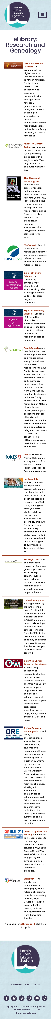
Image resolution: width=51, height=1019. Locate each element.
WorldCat (29, 878)
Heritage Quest (32, 559)
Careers (16, 984)
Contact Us (32, 984)
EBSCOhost (30, 245)
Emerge (32, 1013)
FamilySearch (31, 348)
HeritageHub (31, 479)
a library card (27, 924)
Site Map (36, 1010)
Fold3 (27, 454)
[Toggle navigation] (42, 15)
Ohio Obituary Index (34, 600)
